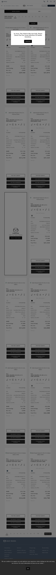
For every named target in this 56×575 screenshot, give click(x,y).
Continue (28, 41)
